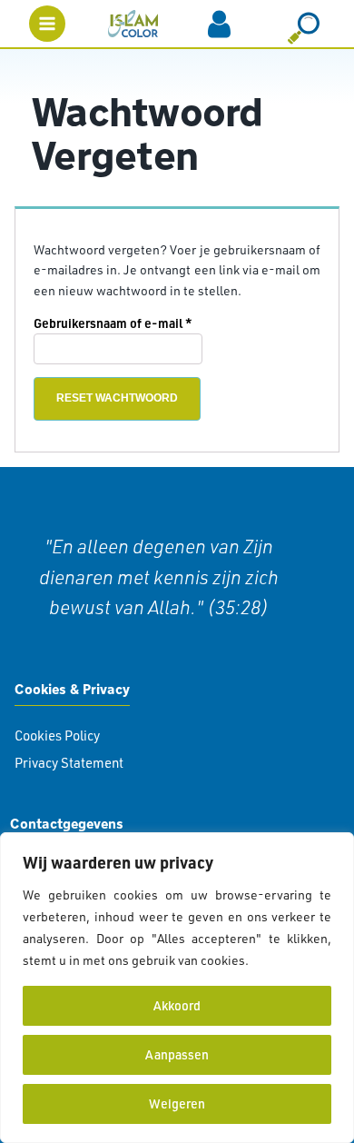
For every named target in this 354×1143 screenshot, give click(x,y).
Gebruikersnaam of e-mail (133, 322)
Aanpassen (177, 1054)
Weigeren (177, 1103)
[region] (177, 987)
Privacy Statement (69, 762)
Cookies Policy (57, 735)
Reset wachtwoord (117, 398)
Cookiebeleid (290, 960)
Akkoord (177, 1005)
